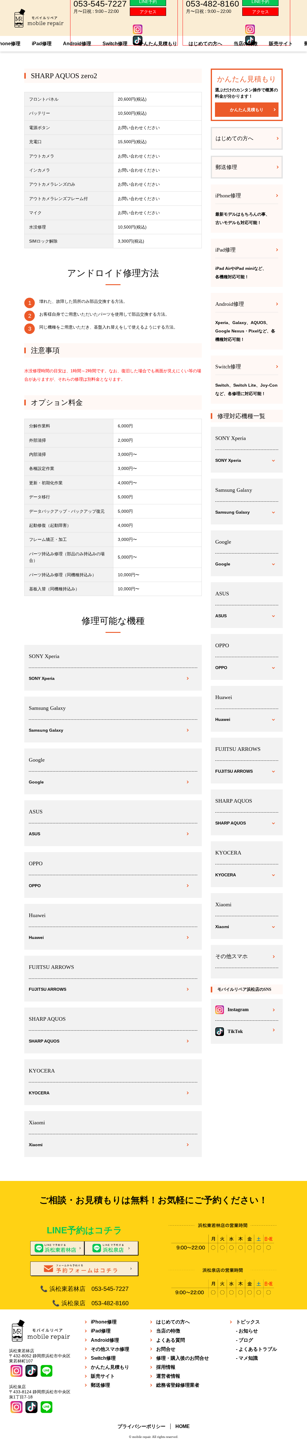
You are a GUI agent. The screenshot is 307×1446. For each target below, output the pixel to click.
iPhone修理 (104, 1321)
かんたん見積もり (158, 43)
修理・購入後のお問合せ (182, 1358)
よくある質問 (170, 1340)
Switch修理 (115, 43)
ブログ (246, 1340)
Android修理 (77, 43)
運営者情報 (168, 1376)
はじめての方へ (205, 43)
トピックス (248, 1321)
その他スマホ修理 (110, 1349)
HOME (182, 1426)
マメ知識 (248, 1358)
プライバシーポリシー (141, 1426)
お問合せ (165, 1349)
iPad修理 (42, 43)
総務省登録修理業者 (177, 1385)
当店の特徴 (246, 43)
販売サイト (281, 43)
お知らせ (248, 1330)
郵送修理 (226, 167)
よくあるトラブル (258, 1349)
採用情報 (165, 1367)
